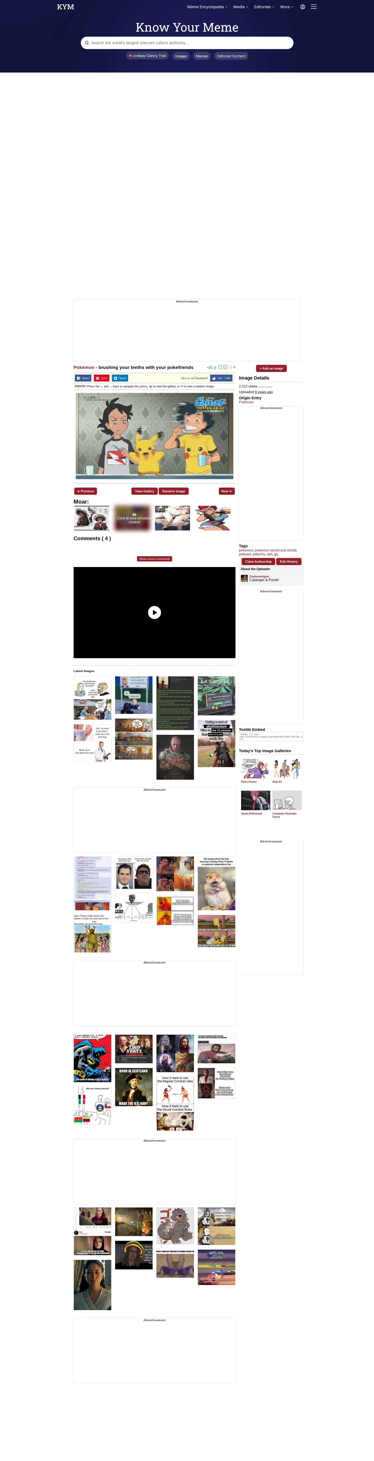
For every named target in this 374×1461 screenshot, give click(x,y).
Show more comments (154, 559)
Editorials (262, 7)
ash (269, 554)
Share (84, 378)
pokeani (245, 554)
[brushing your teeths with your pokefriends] (154, 436)
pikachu (259, 554)
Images (181, 56)
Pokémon (84, 367)
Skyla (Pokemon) (251, 813)
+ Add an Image (271, 368)
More (285, 7)
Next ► (226, 491)
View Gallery (144, 491)
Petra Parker (249, 781)
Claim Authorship (258, 561)
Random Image (173, 491)
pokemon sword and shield (275, 550)
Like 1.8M (223, 378)
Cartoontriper (259, 576)
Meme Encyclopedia (205, 7)
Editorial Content (231, 56)
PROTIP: (80, 386)
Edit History (289, 561)
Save (103, 378)
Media (239, 7)
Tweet (121, 378)
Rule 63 (277, 781)
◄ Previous (85, 491)
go (276, 554)
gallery (143, 386)
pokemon (246, 550)
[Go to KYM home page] (65, 8)
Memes (202, 56)
